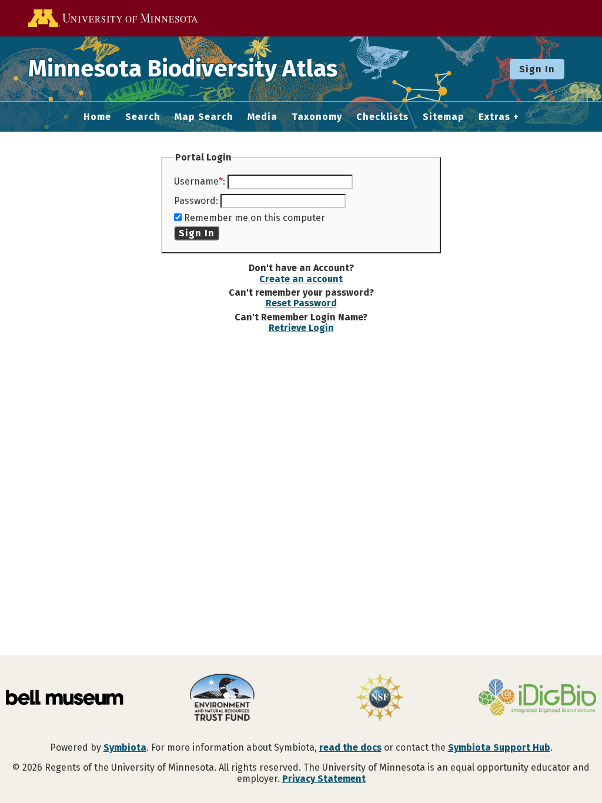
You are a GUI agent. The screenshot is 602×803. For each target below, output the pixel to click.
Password (195, 200)
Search (142, 117)
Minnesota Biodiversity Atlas (182, 69)
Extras (494, 117)
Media (262, 117)
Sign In (537, 69)
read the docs (350, 747)
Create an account (301, 279)
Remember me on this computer (254, 217)
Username (196, 181)
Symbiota (124, 747)
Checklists (382, 117)
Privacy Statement (324, 778)
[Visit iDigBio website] (537, 698)
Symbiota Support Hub (499, 747)
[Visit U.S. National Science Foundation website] (379, 698)
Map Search (204, 117)
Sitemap (443, 117)
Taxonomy (317, 117)
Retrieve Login (301, 327)
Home (97, 117)
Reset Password (301, 303)
